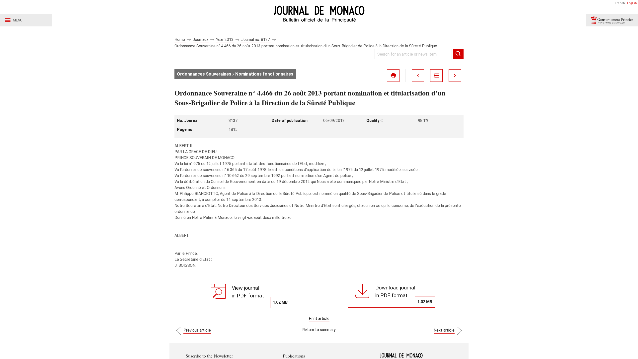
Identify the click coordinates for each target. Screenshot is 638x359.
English (632, 3)
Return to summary (319, 329)
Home (180, 39)
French (620, 3)
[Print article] (393, 75)
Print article (319, 318)
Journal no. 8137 (256, 39)
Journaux (201, 39)
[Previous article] (418, 75)
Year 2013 (225, 39)
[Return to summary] (436, 75)
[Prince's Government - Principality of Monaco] (612, 20)
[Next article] (455, 75)
